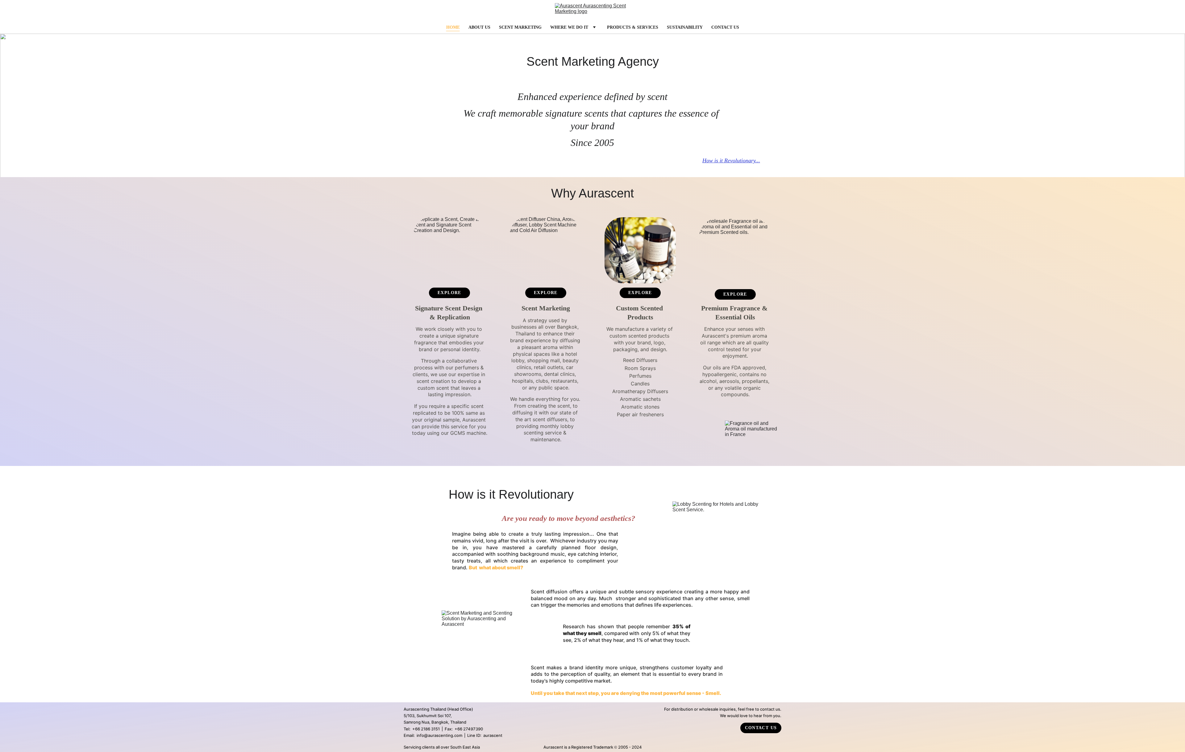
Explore (449, 292)
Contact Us (725, 27)
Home (453, 27)
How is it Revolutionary (728, 160)
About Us (479, 27)
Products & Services (632, 27)
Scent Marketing (520, 27)
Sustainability (685, 27)
